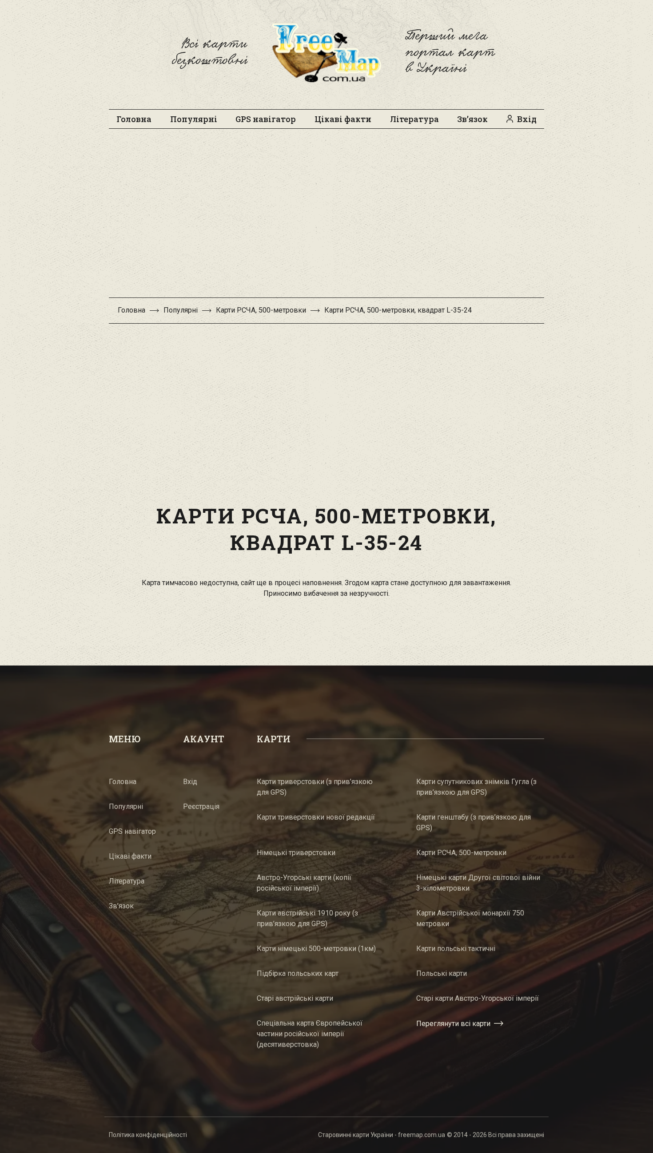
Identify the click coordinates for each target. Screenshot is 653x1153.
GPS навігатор (265, 119)
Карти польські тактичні (455, 948)
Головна (133, 119)
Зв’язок (472, 119)
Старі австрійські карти (295, 998)
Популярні (193, 119)
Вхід (527, 119)
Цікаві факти (343, 119)
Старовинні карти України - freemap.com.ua (381, 1134)
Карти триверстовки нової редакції (316, 817)
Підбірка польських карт (297, 973)
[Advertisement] (326, 217)
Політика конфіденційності (148, 1134)
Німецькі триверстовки (296, 852)
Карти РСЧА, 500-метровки (261, 310)
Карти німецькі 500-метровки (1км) (316, 948)
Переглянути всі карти (453, 1023)
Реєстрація (201, 806)
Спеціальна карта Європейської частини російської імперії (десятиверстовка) (309, 1034)
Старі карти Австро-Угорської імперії (477, 998)
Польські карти (441, 973)
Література (414, 119)
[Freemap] (326, 52)
